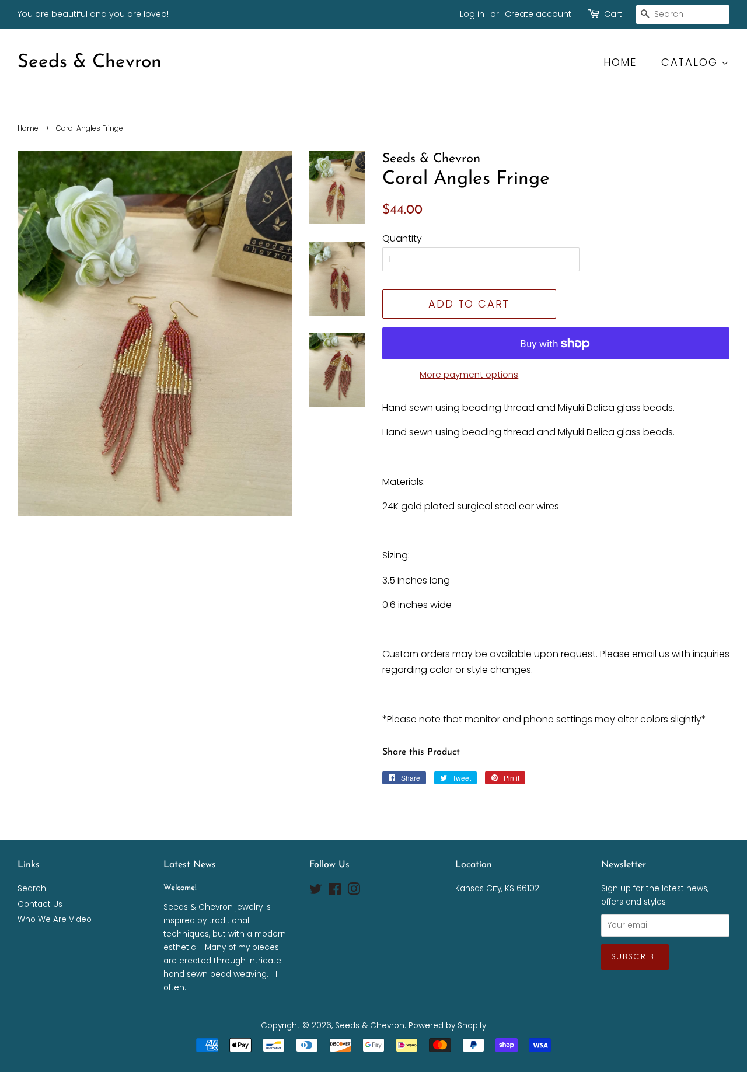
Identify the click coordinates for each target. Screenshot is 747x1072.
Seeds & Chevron (90, 62)
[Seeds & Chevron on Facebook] (334, 891)
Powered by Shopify (447, 1025)
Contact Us (40, 904)
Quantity (402, 238)
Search (32, 888)
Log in (472, 14)
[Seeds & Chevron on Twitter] (315, 891)
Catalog (691, 62)
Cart (613, 14)
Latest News (189, 865)
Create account (538, 14)
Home (620, 62)
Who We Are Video (55, 919)
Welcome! (180, 888)
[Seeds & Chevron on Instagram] (353, 891)
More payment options (469, 374)
